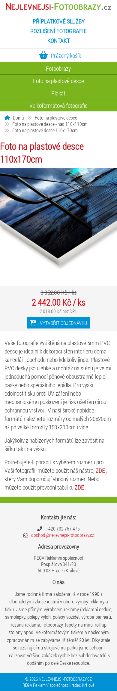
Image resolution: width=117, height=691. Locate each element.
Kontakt (58, 40)
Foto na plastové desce (58, 81)
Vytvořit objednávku (63, 322)
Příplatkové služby (59, 21)
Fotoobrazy (58, 68)
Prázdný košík (66, 55)
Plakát (58, 93)
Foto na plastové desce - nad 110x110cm (50, 124)
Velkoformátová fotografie (58, 105)
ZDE (101, 470)
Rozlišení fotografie (58, 31)
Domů (18, 117)
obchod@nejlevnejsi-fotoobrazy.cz (62, 535)
